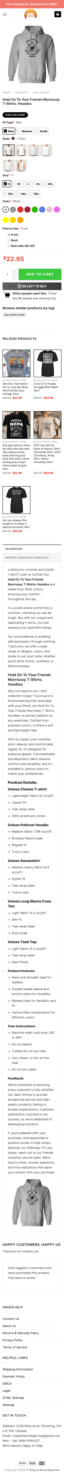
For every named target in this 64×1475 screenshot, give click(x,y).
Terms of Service (15, 1347)
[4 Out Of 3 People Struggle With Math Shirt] (47, 363)
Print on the (11, 228)
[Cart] (57, 14)
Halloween (41, 92)
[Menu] (5, 14)
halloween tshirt (14, 315)
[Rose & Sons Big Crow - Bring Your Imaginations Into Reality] (31, 14)
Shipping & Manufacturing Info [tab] (27, 557)
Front (14, 234)
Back (14, 240)
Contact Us (11, 1319)
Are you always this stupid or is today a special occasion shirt (16, 524)
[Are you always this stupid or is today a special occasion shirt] (16, 500)
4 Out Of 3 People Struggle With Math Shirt (46, 387)
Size (6, 175)
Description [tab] (13, 549)
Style (8, 138)
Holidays (21, 92)
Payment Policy (14, 1376)
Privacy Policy (13, 1340)
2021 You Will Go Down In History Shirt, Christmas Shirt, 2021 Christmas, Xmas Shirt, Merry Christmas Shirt (47, 454)
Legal (6, 1390)
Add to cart (40, 274)
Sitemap (8, 1405)
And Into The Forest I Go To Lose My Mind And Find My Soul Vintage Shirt (15, 389)
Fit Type (9, 122)
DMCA (7, 1383)
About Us (9, 1326)
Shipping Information (18, 1369)
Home (6, 92)
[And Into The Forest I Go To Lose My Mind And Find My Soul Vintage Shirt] (16, 363)
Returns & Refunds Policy (21, 1333)
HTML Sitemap (13, 1398)
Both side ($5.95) (23, 246)
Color (7, 201)
